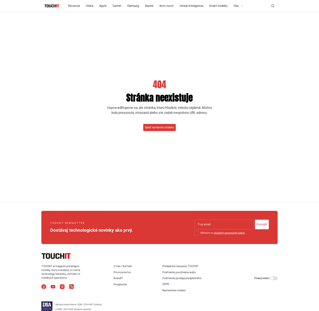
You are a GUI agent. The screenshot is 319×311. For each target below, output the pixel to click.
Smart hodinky (218, 6)
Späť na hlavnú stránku (159, 127)
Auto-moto (166, 6)
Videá (89, 6)
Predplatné (120, 284)
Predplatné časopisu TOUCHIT (180, 266)
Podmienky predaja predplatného (181, 278)
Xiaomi (149, 6)
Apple (103, 6)
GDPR (165, 284)
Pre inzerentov (122, 272)
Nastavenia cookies (174, 290)
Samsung (133, 6)
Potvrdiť (261, 224)
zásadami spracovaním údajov (229, 233)
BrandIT (118, 278)
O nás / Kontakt (123, 266)
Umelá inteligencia (191, 6)
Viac (237, 6)
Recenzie (74, 6)
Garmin (117, 6)
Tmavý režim (262, 278)
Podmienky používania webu (179, 272)
